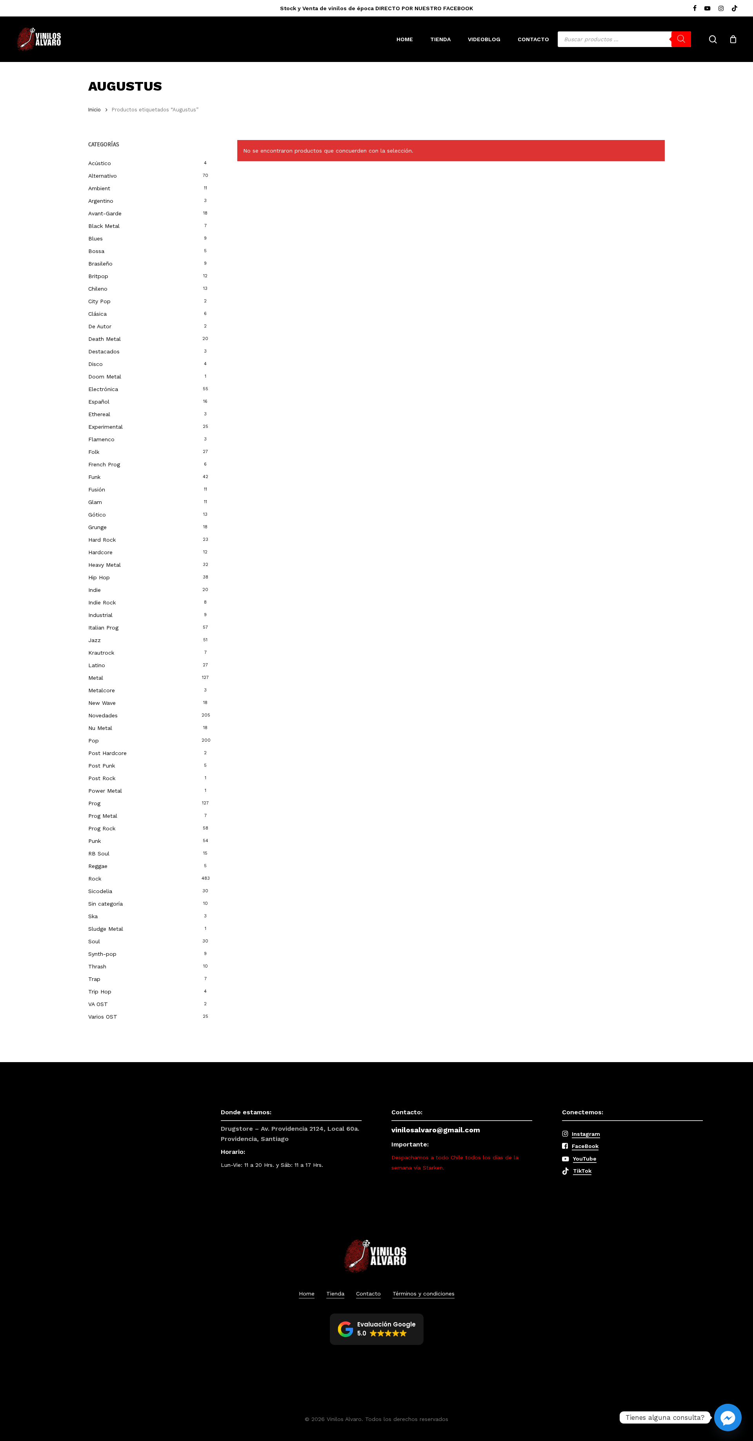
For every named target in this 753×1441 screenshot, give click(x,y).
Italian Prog (103, 627)
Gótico (97, 514)
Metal (95, 678)
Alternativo (102, 176)
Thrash (97, 966)
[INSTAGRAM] (721, 8)
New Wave (102, 703)
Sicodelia (100, 891)
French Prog (104, 464)
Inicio (94, 110)
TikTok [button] (582, 1171)
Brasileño (100, 263)
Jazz (94, 640)
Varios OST (102, 1016)
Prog (94, 803)
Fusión (96, 489)
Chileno (97, 289)
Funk (94, 477)
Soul (94, 941)
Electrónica (103, 389)
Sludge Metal (105, 929)
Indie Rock (102, 602)
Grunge (97, 527)
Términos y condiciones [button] (424, 1293)
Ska (93, 916)
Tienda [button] (335, 1293)
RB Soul (98, 853)
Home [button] (307, 1293)
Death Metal (104, 339)
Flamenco (101, 439)
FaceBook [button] (585, 1146)
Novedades (103, 715)
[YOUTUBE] (707, 8)
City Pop (99, 301)
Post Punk (101, 765)
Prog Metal (102, 816)
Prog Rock (101, 828)
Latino (96, 665)
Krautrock (101, 653)
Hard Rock (102, 540)
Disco (95, 364)
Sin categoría (105, 904)
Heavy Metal (104, 565)
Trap (94, 979)
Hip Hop (99, 577)
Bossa (96, 251)
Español (98, 401)
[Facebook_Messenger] (728, 1417)
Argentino (100, 201)
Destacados (104, 351)
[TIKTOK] (734, 8)
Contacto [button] (368, 1293)
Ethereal (99, 414)
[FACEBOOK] (695, 8)
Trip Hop (99, 991)
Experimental (105, 427)
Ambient (99, 188)
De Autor (99, 326)
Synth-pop (102, 954)
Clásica (97, 314)
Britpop (98, 276)
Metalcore (101, 690)
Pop (93, 740)
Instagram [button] (586, 1134)
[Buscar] (681, 39)
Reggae (97, 866)
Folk (93, 452)
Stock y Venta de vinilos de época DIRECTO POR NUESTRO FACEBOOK (376, 8)
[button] (377, 1329)
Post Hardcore (107, 753)
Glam (95, 502)
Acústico (99, 163)
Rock (94, 878)
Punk (94, 841)
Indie (94, 590)
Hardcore (100, 552)
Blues (95, 238)
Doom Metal (104, 376)
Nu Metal (100, 728)
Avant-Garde (105, 213)
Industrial (100, 615)
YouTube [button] (585, 1158)
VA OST (98, 1004)
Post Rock (101, 778)
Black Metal (104, 226)
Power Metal (105, 791)
